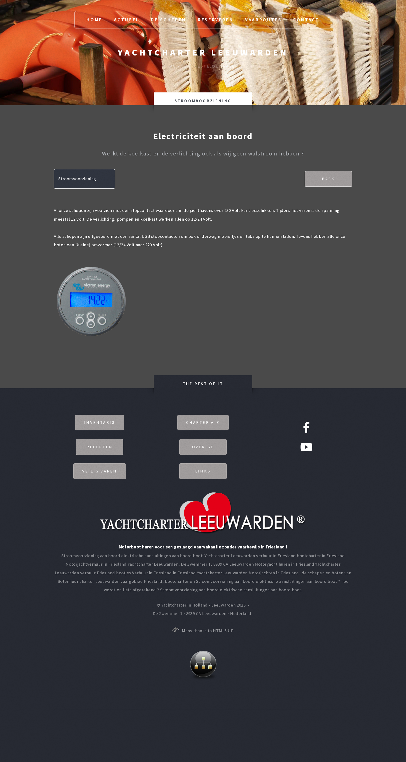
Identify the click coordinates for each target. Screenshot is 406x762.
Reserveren (216, 19)
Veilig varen (99, 471)
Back (328, 178)
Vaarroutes (263, 19)
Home (94, 19)
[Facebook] (306, 428)
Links (203, 471)
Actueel (126, 19)
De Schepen (168, 19)
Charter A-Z (203, 422)
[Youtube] (306, 447)
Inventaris (99, 422)
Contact (306, 19)
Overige (203, 446)
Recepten (99, 446)
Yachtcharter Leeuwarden (203, 52)
